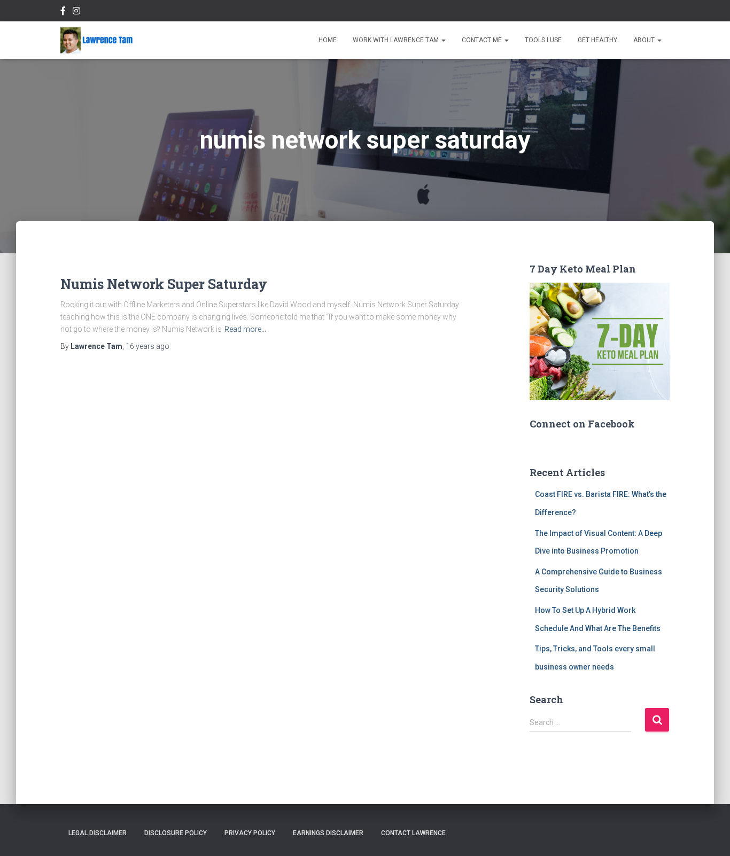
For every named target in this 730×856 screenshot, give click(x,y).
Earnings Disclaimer (328, 833)
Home (328, 40)
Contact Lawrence (413, 833)
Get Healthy (597, 40)
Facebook (63, 12)
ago (147, 346)
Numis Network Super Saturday (163, 284)
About (644, 40)
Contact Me (482, 40)
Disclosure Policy (175, 833)
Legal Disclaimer (97, 833)
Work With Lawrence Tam (396, 40)
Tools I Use (543, 40)
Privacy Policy (249, 833)
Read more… (245, 329)
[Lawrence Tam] (96, 40)
